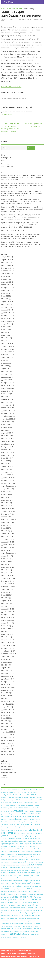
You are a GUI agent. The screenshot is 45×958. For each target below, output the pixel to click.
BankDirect (20, 790)
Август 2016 (5, 556)
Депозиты (38, 836)
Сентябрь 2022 (7, 355)
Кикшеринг (5, 857)
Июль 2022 (5, 360)
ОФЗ (13, 883)
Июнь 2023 (5, 329)
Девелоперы (11, 836)
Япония (23, 937)
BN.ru (8, 792)
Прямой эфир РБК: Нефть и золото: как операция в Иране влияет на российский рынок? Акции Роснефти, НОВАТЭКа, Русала (22, 193)
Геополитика (7, 830)
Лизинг (3, 867)
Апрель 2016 (6, 567)
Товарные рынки (32, 918)
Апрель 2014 (6, 634)
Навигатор (27, 875)
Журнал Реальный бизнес (9, 846)
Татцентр (21, 915)
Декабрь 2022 (6, 346)
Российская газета (7, 908)
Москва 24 (13, 872)
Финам (22, 923)
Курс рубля (35, 864)
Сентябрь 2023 (7, 321)
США (36, 908)
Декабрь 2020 (6, 411)
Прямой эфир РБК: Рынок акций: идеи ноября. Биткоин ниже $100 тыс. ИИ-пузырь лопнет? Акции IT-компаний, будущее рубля (22, 209)
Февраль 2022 (6, 374)
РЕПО (39, 900)
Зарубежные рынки (7, 849)
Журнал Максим (19, 844)
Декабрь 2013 (6, 645)
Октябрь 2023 (6, 318)
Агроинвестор (5, 811)
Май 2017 (5, 531)
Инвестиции (6, 851)
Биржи (8, 816)
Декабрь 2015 (6, 578)
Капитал (37, 854)
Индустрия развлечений (9, 854)
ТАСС (11, 915)
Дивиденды (5, 838)
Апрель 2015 (6, 601)
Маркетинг (24, 867)
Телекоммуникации (12, 918)
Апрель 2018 (6, 500)
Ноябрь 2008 (6, 738)
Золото (17, 849)
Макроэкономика (15, 867)
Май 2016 (5, 564)
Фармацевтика (14, 923)
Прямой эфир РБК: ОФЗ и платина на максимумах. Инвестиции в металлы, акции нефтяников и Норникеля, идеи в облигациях (20, 236)
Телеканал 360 (29, 915)
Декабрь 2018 (6, 478)
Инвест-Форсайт (34, 849)
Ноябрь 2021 (6, 383)
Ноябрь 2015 (6, 581)
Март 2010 (5, 724)
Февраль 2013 (6, 673)
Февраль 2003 (6, 746)
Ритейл (9, 98)
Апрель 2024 (6, 302)
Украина (4, 923)
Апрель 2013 (6, 668)
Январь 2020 (6, 441)
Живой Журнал (16, 841)
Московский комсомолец (9, 875)
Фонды (3, 931)
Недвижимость (11, 878)
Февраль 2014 (6, 640)
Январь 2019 (6, 475)
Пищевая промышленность (10, 891)
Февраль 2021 (6, 405)
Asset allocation (12, 790)
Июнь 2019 (5, 461)
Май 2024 (5, 299)
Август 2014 (5, 623)
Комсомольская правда (33, 859)
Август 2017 (5, 522)
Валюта (12, 819)
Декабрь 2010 (6, 710)
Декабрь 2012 (6, 679)
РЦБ (20, 902)
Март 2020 (5, 436)
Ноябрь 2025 (6, 268)
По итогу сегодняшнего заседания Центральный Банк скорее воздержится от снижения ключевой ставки (10, 129)
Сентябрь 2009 (7, 732)
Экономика (16, 934)
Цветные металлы (32, 931)
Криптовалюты (17, 865)
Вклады (21, 822)
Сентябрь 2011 (7, 704)
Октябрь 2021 (6, 385)
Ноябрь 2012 (6, 682)
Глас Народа (23, 830)
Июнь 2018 (5, 494)
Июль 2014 (5, 626)
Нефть (21, 880)
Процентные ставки (23, 896)
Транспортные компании (9, 921)
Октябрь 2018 (6, 483)
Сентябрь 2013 (7, 654)
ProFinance (18, 805)
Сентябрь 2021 (7, 388)
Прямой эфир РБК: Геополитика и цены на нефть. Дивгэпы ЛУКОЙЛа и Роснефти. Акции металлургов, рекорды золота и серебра (21, 201)
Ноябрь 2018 (6, 480)
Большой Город (21, 816)
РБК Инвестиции (25, 900)
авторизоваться (6, 114)
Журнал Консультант (7, 844)
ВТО (9, 819)
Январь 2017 (6, 542)
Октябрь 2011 (6, 701)
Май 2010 (5, 721)
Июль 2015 (5, 592)
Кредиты (4, 865)
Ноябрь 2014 (6, 615)
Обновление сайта (8, 231)
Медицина (33, 870)
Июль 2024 (5, 293)
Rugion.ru (37, 805)
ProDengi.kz (5, 805)
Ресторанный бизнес (14, 905)
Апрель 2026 (6, 260)
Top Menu (8, 2)
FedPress (36, 795)
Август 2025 (5, 274)
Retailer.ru (25, 805)
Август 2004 (5, 743)
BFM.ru (3, 792)
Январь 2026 (6, 265)
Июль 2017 (5, 525)
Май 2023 (5, 332)
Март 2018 (5, 503)
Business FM (21, 792)
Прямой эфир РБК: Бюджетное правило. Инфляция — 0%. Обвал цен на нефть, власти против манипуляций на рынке (22, 185)
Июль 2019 (5, 458)
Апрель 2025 (6, 282)
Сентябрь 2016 (7, 553)
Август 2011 (5, 707)
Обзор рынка (21, 883)
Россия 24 (23, 908)
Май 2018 (5, 497)
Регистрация (6, 158)
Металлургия (5, 872)
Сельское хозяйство (28, 910)
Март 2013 (5, 670)
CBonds (27, 792)
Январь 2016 (6, 575)
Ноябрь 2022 (6, 349)
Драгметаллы (24, 838)
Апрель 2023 (6, 335)
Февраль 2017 (6, 539)
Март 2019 (5, 469)
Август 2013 (5, 656)
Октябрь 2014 (6, 617)
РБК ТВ (34, 899)
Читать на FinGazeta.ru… (11, 87)
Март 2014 (5, 637)
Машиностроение (12, 870)
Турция (30, 921)
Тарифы (16, 915)
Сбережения (5, 910)
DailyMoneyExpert (18, 795)
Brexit (12, 792)
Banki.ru (27, 790)
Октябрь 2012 (6, 684)
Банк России (27, 813)
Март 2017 (5, 536)
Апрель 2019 (6, 466)
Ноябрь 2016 (6, 547)
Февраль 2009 (6, 735)
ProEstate (12, 805)
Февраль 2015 (6, 606)
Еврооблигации (6, 841)
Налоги (33, 875)
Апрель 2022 (6, 369)
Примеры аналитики (9, 772)
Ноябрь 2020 (6, 413)
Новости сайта (7, 769)
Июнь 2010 (5, 718)
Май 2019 (5, 464)
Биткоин (13, 816)
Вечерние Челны (13, 822)
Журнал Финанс (22, 846)
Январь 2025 (6, 285)
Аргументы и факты (15, 814)
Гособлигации (30, 833)
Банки (36, 813)
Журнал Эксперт (33, 846)
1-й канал (4, 790)
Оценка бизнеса (22, 889)
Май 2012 (5, 698)
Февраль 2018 (6, 505)
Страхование (5, 915)
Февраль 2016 (6, 573)
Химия (25, 931)
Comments (7, 166)
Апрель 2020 (6, 433)
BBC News (39, 790)
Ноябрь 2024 (6, 288)
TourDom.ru (32, 808)
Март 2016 (5, 570)
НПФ (19, 875)
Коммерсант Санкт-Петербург (15, 859)
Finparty (18, 797)
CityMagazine (5, 795)
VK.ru (38, 808)
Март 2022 (5, 371)
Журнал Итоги (25, 841)
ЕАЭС (31, 838)
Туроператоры (23, 921)
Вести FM (4, 822)
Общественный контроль (9, 886)
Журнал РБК (39, 844)
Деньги (32, 836)
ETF (32, 795)
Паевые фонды (36, 889)
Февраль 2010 (6, 726)
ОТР (10, 883)
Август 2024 (5, 290)
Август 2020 (5, 422)
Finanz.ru (13, 797)
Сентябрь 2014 (7, 620)
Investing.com (11, 800)
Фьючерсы (9, 931)
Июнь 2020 (5, 427)
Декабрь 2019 (6, 444)
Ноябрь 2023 (6, 315)
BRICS (15, 792)
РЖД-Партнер (5, 902)
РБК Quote (8, 900)
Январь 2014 (6, 642)
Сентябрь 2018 (7, 486)
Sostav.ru (15, 808)
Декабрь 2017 (6, 511)
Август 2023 (5, 324)
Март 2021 (5, 402)
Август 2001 (5, 749)
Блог (2, 954)
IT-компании (22, 800)
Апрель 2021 (6, 399)
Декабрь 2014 (6, 612)
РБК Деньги (16, 900)
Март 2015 (5, 603)
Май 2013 (5, 665)
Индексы (37, 851)
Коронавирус (39, 862)
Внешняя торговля (30, 822)
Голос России (20, 833)
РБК (35, 896)
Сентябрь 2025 (7, 271)
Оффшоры (12, 889)
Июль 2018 (5, 492)
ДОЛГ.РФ (4, 836)
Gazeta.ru (35, 797)
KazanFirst (30, 800)
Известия (26, 849)
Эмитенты (17, 937)
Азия (12, 811)
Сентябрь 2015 (7, 587)
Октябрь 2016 (6, 550)
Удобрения (36, 921)
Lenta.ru (36, 800)
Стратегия (34, 913)
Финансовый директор (15, 928)
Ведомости (32, 819)
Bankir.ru (33, 790)
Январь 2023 (6, 343)
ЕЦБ (36, 838)
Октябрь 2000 (6, 751)
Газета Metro (38, 824)
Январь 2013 (6, 676)
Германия (16, 830)
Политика (36, 891)
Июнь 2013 (5, 662)
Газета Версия (5, 827)
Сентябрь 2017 (7, 519)
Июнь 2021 (5, 394)
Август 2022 (5, 357)
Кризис (9, 865)
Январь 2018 (6, 508)
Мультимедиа (6, 767)
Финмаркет (26, 928)
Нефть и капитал (29, 880)
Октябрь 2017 (6, 517)
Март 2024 (5, 304)
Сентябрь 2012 (7, 687)
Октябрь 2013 (6, 651)
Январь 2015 (6, 609)
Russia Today (5, 808)
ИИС (21, 849)
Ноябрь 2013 (6, 648)
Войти (3, 161)
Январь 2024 (6, 310)
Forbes (29, 797)
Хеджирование (17, 931)
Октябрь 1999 (6, 754)
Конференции (30, 862)
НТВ (22, 875)
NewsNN (20, 802)
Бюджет (4, 819)
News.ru (15, 802)
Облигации (34, 883)
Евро (39, 838)
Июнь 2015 (5, 595)
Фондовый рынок (36, 928)
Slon (10, 808)
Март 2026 (5, 262)
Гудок (42, 833)
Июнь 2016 (5, 561)
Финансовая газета (19, 98)
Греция (37, 833)
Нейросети (33, 878)
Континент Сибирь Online (16, 862)
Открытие (21, 886)
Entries (5, 163)
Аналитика (29, 811)
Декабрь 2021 (6, 380)
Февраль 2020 (6, 438)
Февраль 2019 (6, 472)
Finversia (24, 797)
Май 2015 (5, 598)
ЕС (34, 838)
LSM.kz (41, 800)
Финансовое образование (22, 926)
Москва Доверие (22, 872)
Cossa (11, 795)
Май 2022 (5, 366)
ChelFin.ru (33, 792)
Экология (4, 934)
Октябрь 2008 (6, 740)
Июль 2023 (5, 327)
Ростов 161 (30, 908)
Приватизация (31, 894)
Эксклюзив (5, 778)
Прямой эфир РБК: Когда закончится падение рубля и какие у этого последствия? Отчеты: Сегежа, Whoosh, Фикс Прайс (22, 177)
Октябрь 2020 (6, 416)
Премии (24, 894)
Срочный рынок (25, 913)
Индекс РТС (29, 851)
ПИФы (29, 889)
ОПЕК (7, 883)
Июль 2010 (5, 715)
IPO (17, 800)
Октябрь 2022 (6, 352)
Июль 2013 (5, 659)
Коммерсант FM (27, 857)
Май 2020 (5, 430)
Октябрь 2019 (6, 450)
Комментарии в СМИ (24, 19)
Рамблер (24, 902)
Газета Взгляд (15, 827)
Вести (38, 819)
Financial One (5, 797)
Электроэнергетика (7, 937)
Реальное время (33, 902)
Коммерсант (17, 857)
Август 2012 (5, 690)
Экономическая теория (31, 934)
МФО (7, 867)
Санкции (41, 908)
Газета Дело (23, 827)
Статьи (4, 775)
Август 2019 (5, 455)
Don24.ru (27, 795)
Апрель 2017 (6, 533)
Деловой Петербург (22, 836)
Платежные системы (26, 891)
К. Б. (3, 19)
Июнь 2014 (5, 628)
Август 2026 (5, 257)
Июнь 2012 (5, 696)
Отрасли (39, 886)
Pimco (26, 802)
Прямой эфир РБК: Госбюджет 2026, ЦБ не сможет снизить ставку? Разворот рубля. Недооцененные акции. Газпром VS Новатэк (20, 217)
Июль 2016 (5, 559)
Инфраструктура (29, 854)
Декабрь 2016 (6, 545)
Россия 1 (17, 908)
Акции (4, 98)
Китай (11, 857)
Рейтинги (4, 905)
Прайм (3, 894)
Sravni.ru (25, 808)
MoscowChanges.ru (7, 802)
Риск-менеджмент (27, 905)
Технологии (22, 918)
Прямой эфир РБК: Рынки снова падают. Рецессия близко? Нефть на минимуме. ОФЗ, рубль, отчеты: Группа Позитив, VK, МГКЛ (20, 244)
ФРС (8, 923)
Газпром (30, 827)
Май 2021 (5, 397)
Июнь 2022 (5, 363)
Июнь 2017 (5, 528)
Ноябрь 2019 (6, 447)
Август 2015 (5, 589)
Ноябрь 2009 (6, 729)
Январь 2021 (6, 408)
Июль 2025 (5, 276)
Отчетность (5, 889)
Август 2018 (5, 489)
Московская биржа (34, 872)
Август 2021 (5, 391)
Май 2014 (5, 631)
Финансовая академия (33, 923)
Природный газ (8, 897)
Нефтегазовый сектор (9, 881)
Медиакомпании (24, 870)
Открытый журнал (31, 886)
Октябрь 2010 (6, 712)
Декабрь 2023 (6, 313)
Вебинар (25, 819)
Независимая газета (23, 878)
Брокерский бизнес (33, 816)
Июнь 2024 (5, 296)
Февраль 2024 (6, 307)
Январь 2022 (6, 377)
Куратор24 (25, 865)
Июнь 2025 (5, 279)
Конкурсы (4, 862)
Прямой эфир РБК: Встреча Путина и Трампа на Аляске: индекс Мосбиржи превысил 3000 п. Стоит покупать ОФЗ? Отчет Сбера (20, 225)
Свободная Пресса (16, 910)
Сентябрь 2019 (7, 452)
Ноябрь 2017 (6, 514)
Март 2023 (5, 338)
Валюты (18, 819)
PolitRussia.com (32, 802)
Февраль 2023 (6, 341)
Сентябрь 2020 (7, 419)
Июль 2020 (5, 425)
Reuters (31, 805)
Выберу (24, 824)
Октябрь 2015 (6, 584)
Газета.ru (30, 824)
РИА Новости (14, 902)
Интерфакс (20, 854)
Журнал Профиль (30, 844)
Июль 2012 (5, 693)
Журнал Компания (35, 841)
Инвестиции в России (18, 851)
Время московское (16, 824)
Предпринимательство (14, 894)
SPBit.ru (20, 808)
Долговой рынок (14, 838)
